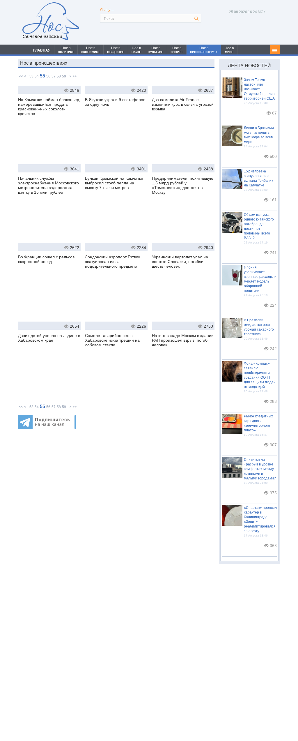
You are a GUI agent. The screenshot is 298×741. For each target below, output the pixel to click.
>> (75, 76)
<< (21, 76)
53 (31, 76)
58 (59, 76)
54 (37, 76)
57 (54, 76)
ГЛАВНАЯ (42, 50)
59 (64, 76)
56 (48, 76)
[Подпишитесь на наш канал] (47, 427)
